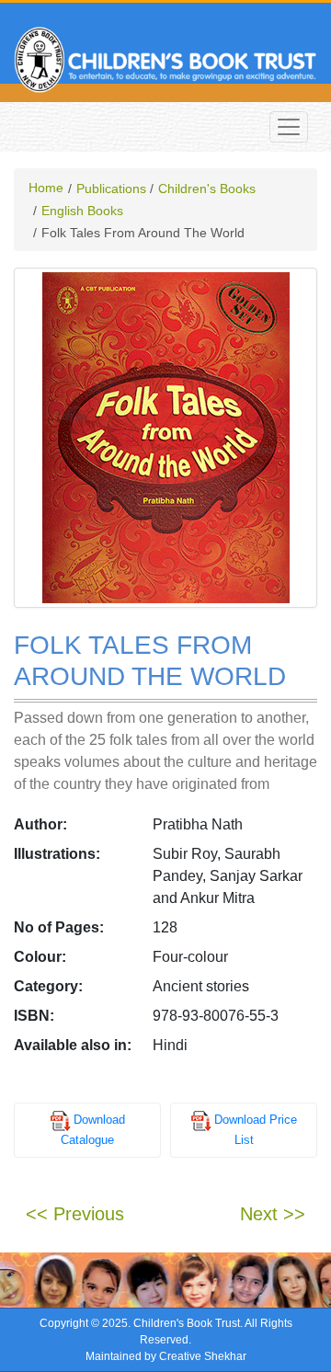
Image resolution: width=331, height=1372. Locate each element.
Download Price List (255, 1131)
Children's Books (207, 188)
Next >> (272, 1214)
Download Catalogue (93, 1131)
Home (46, 187)
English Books (82, 210)
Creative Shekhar (202, 1356)
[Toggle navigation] (288, 127)
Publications (111, 188)
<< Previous (75, 1214)
